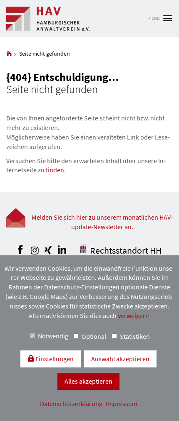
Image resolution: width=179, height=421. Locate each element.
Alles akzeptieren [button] (88, 381)
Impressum (121, 403)
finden (55, 170)
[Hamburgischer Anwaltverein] (9, 53)
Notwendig (53, 336)
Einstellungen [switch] (54, 359)
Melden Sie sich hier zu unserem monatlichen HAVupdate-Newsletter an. (102, 222)
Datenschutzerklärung (72, 403)
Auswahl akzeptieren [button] (120, 359)
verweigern (133, 315)
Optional (94, 336)
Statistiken (135, 336)
